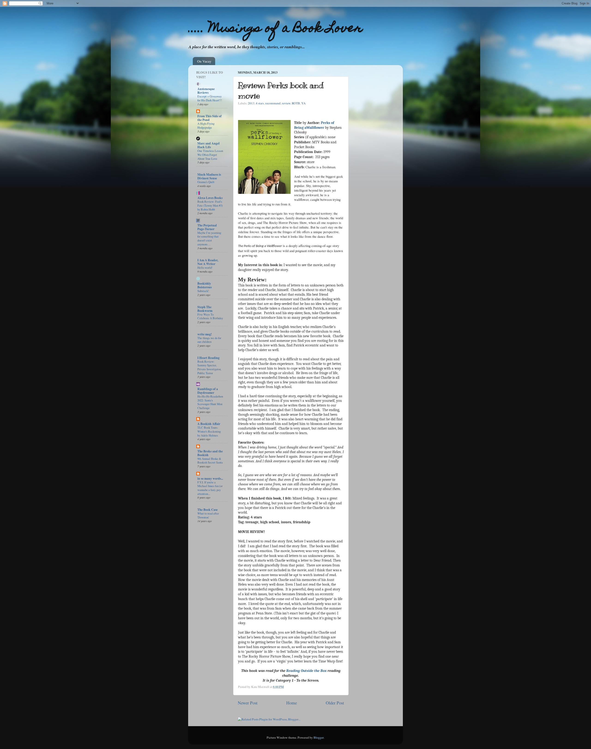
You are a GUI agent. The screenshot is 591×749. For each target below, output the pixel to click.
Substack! (203, 291)
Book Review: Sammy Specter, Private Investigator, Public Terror (209, 367)
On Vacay (204, 61)
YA (303, 103)
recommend (272, 103)
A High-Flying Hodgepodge (205, 125)
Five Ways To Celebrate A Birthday (210, 316)
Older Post (335, 703)
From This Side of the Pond (209, 118)
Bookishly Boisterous (204, 285)
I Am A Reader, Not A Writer (207, 262)
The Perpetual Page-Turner (207, 227)
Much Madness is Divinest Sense (209, 176)
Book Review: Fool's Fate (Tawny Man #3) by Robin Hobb (210, 205)
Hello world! (204, 267)
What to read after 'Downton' (208, 515)
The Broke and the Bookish (210, 453)
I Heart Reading (208, 357)
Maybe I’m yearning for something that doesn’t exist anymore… (209, 238)
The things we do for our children (209, 340)
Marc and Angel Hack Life (208, 145)
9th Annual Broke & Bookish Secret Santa (210, 461)
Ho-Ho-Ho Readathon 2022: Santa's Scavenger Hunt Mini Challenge (210, 402)
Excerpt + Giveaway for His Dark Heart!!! (209, 98)
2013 (251, 103)
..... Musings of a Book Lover (275, 29)
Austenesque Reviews (206, 91)
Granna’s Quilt (205, 182)
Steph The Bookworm (204, 309)
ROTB (296, 103)
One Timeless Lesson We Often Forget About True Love (210, 154)
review (286, 103)
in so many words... (210, 478)
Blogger (319, 737)
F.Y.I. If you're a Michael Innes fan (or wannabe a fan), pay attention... (210, 488)
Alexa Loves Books (210, 198)
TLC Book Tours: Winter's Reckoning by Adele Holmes (209, 431)
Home (291, 703)
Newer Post (247, 703)
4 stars (260, 103)
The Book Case (207, 509)
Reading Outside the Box (306, 671)
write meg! (204, 334)
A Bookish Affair (208, 423)
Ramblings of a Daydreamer (207, 391)
